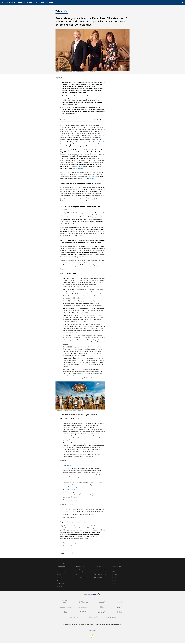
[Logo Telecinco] (83, 602)
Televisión (62, 11)
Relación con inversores (100, 574)
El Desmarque (116, 574)
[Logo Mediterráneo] (111, 617)
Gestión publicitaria (115, 624)
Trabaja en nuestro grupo (100, 569)
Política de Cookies (106, 624)
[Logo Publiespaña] (92, 617)
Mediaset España (61, 566)
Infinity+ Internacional (118, 569)
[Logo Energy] (119, 607)
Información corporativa (74, 624)
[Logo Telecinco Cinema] (101, 612)
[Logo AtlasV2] (74, 617)
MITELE (70, 465)
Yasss (113, 583)
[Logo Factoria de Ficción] (83, 607)
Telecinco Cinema (62, 577)
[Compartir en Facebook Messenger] (100, 119)
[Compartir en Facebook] (104, 119)
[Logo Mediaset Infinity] (65, 602)
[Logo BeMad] (65, 612)
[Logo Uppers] (83, 612)
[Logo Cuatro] (101, 602)
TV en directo (97, 566)
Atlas (58, 580)
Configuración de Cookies (95, 624)
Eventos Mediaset (80, 572)
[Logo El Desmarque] (65, 607)
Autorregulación (98, 577)
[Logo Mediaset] (92, 595)
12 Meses (59, 586)
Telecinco (78, 142)
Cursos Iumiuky (79, 574)
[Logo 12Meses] (119, 612)
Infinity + (59, 574)
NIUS (113, 572)
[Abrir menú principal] (182, 2)
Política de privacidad (84, 624)
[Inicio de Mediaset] (3, 2)
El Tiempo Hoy (79, 569)
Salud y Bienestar (80, 577)
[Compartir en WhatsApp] (94, 119)
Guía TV (96, 572)
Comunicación (10, 2)
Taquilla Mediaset (80, 566)
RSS (121, 624)
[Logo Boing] (102, 607)
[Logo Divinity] (119, 602)
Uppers (114, 577)
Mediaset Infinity (116, 566)
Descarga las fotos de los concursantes (75, 549)
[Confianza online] (92, 637)
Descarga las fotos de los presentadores (75, 546)
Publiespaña (60, 569)
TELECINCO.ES (70, 490)
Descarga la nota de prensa (71, 543)
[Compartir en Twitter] (97, 119)
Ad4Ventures (60, 583)
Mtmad (114, 580)
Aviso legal (66, 624)
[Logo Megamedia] (93, 630)
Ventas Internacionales (63, 572)
